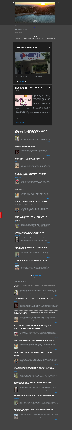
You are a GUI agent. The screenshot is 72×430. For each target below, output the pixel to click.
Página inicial (19, 38)
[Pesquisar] (58, 2)
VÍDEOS (43, 38)
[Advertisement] (56, 57)
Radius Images (39, 277)
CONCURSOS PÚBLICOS (50, 38)
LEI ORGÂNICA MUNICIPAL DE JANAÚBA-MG (32, 38)
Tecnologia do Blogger (37, 275)
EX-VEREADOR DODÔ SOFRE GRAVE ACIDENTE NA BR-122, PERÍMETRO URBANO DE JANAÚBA (34, 340)
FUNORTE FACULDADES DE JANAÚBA (28, 47)
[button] (49, 47)
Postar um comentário (20, 122)
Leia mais (48, 141)
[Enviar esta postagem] (25, 81)
